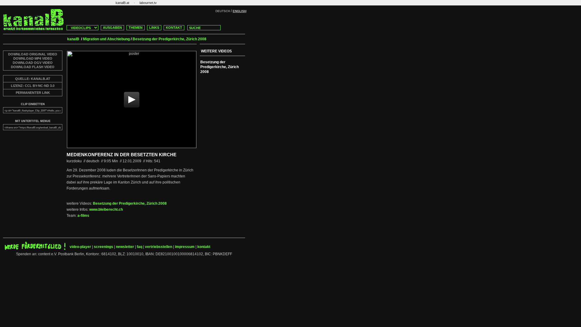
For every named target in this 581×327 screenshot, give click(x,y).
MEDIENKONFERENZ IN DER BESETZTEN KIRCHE (121, 154)
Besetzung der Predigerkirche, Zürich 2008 (130, 203)
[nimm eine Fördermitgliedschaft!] (35, 248)
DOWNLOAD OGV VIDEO (33, 62)
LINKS (154, 27)
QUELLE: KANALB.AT (32, 79)
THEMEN (136, 27)
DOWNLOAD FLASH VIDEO (32, 67)
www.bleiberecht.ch (106, 209)
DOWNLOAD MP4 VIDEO (32, 58)
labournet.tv (148, 3)
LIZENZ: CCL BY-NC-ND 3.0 (32, 86)
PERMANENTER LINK (33, 92)
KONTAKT (174, 27)
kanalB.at (122, 3)
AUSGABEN (112, 27)
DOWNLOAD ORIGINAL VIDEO (32, 54)
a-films (83, 215)
